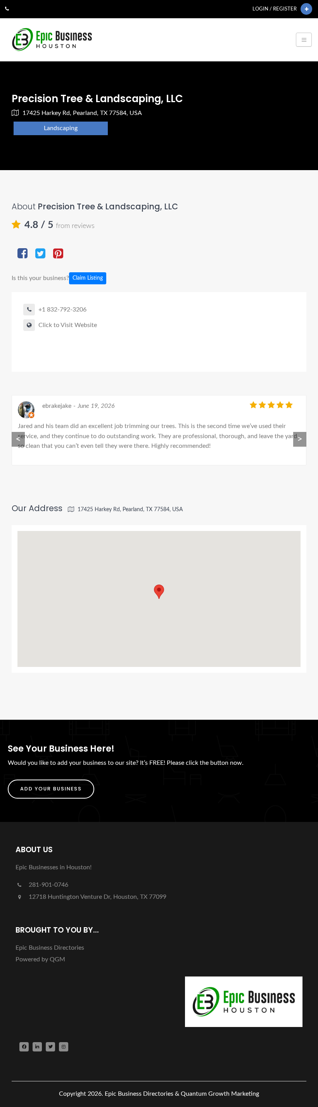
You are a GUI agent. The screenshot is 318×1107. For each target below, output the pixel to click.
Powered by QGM (40, 959)
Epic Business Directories (50, 948)
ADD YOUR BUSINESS (51, 788)
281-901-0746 (47, 885)
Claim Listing (88, 278)
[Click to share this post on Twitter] (40, 254)
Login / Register (274, 9)
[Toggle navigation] (304, 40)
